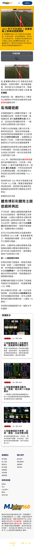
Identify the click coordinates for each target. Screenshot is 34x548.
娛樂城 (4, 103)
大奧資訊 (12, 543)
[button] (19, 3)
